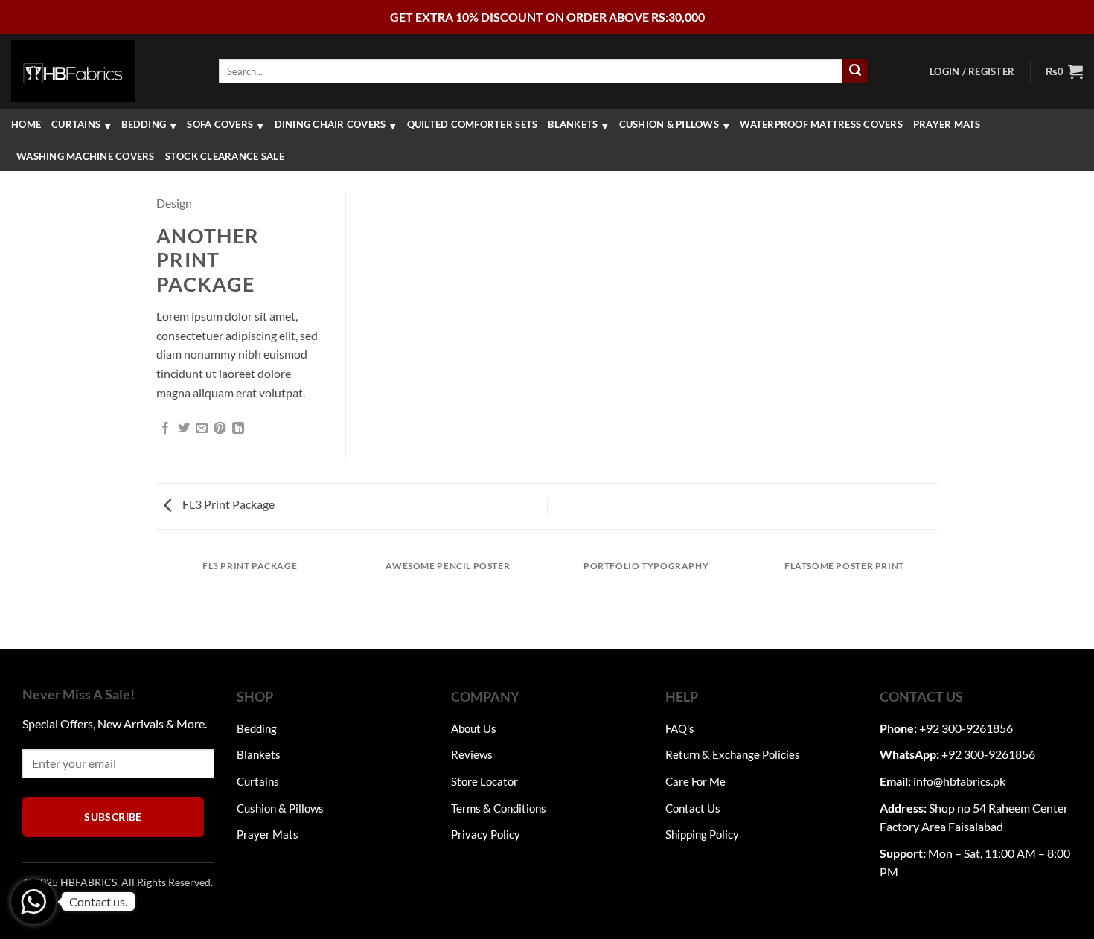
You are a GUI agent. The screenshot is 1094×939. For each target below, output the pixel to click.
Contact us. (98, 901)
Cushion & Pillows (669, 124)
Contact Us (692, 808)
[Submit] (855, 71)
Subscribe (113, 816)
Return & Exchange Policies (732, 754)
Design (174, 203)
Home (26, 124)
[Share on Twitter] (184, 428)
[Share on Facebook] (165, 428)
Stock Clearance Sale (224, 156)
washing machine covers (85, 156)
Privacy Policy (485, 834)
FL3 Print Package (227, 504)
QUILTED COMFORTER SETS (472, 124)
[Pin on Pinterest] (219, 428)
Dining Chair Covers (330, 124)
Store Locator (484, 781)
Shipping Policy (702, 834)
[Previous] (159, 599)
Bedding (143, 124)
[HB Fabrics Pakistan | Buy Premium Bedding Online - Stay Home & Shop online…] (73, 70)
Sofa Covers (220, 124)
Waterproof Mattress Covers (821, 124)
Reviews (472, 754)
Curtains (75, 124)
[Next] (935, 599)
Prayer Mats (947, 124)
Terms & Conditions (498, 808)
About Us (473, 728)
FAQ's (679, 728)
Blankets (573, 124)
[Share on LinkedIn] (238, 428)
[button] (972, 71)
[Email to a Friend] (202, 428)
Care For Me (695, 781)
